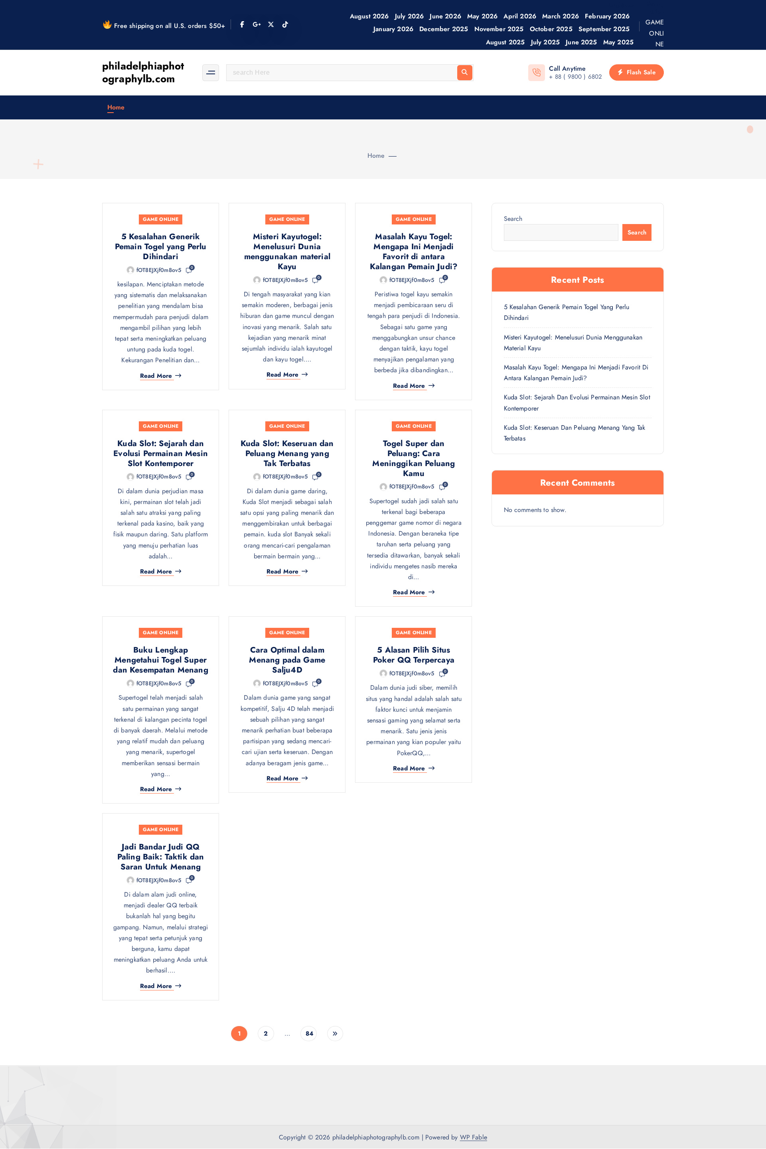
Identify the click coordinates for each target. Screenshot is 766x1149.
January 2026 (393, 29)
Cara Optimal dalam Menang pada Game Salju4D (287, 660)
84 (309, 1033)
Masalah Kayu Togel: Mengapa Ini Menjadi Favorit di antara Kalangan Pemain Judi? (414, 251)
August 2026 (369, 16)
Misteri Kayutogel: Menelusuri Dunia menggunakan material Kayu (287, 251)
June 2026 (445, 16)
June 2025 (581, 42)
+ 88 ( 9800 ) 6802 (575, 76)
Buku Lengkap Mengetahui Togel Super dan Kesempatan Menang (160, 660)
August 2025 (505, 42)
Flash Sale (640, 72)
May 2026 (482, 16)
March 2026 (560, 16)
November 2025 (499, 29)
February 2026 (607, 16)
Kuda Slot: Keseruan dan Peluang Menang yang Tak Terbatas (287, 453)
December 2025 (443, 29)
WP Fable (473, 1137)
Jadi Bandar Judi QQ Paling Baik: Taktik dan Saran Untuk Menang (160, 857)
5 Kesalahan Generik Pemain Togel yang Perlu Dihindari (161, 246)
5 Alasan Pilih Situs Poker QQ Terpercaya (413, 655)
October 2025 (551, 29)
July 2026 (409, 16)
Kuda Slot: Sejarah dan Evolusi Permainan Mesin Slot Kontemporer (160, 453)
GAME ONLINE (655, 33)
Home (116, 107)
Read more (156, 376)
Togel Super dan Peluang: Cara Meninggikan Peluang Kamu (413, 458)
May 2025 (618, 42)
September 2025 (604, 29)
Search (513, 218)
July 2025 (545, 42)
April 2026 (519, 16)
